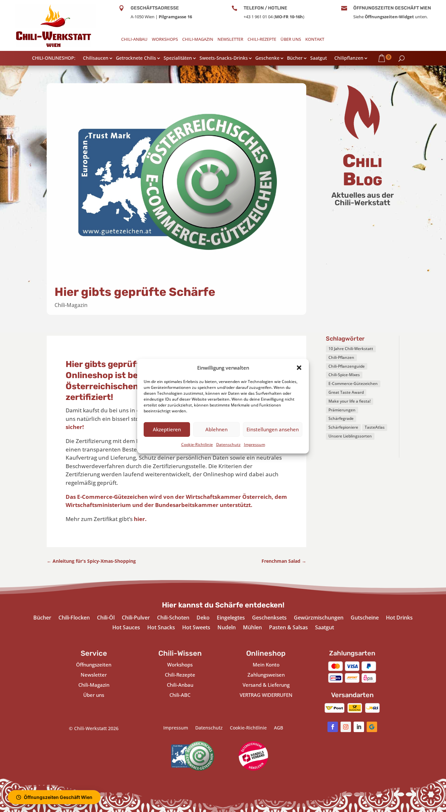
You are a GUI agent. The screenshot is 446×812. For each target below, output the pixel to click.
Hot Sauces (126, 628)
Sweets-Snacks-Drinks (223, 58)
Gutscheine (365, 618)
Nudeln (226, 628)
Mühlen (252, 628)
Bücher (295, 58)
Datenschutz (228, 444)
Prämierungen (342, 410)
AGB (278, 728)
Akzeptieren (167, 429)
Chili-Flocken (74, 618)
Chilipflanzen (348, 58)
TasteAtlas (375, 427)
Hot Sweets (196, 628)
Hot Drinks (399, 618)
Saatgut (318, 58)
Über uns (290, 39)
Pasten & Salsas (288, 628)
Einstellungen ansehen (273, 429)
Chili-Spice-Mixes (344, 374)
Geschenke (267, 58)
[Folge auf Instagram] (346, 727)
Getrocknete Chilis (136, 58)
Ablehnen (216, 429)
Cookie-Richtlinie (197, 444)
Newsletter (230, 39)
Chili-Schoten (173, 618)
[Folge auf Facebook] (332, 727)
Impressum (254, 444)
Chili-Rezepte (261, 39)
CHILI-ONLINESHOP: (53, 58)
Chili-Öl (106, 618)
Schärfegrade (341, 418)
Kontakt (314, 39)
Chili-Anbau (134, 39)
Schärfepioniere (343, 427)
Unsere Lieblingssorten (350, 436)
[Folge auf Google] (372, 727)
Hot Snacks (161, 628)
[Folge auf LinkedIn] (359, 727)
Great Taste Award (346, 392)
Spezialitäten (178, 58)
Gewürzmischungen (318, 618)
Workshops (165, 39)
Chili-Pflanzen (341, 357)
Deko (203, 618)
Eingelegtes (231, 618)
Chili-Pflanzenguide (346, 366)
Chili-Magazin (197, 39)
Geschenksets (269, 618)
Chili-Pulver (136, 618)
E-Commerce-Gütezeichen (353, 383)
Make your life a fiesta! (349, 401)
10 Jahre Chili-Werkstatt (350, 348)
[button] (299, 367)
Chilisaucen (95, 58)
